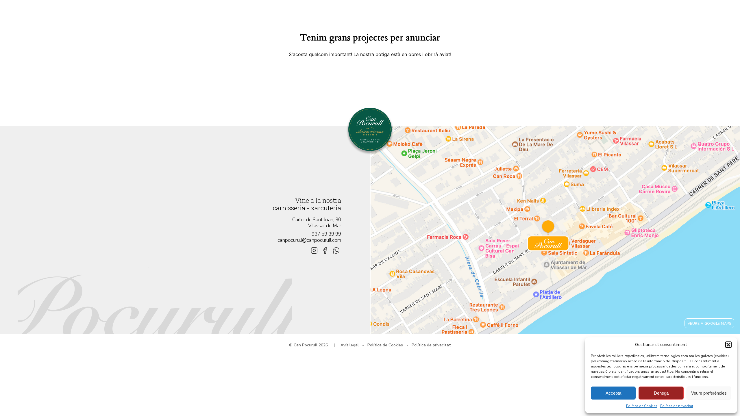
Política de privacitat (676, 406)
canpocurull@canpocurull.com (309, 240)
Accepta (613, 393)
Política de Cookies (641, 406)
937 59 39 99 (326, 234)
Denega (661, 393)
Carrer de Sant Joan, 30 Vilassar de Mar (316, 222)
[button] (728, 345)
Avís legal (350, 345)
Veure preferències (709, 393)
